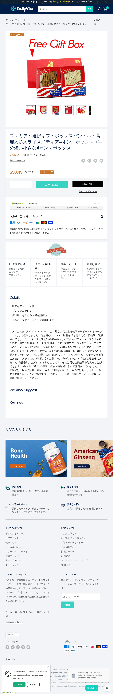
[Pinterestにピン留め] (89, 160)
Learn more (18, 678)
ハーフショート (18, 20)
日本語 (10, 634)
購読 (67, 604)
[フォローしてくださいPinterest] (23, 647)
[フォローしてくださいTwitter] (13, 647)
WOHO (15, 155)
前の (98, 20)
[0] (105, 9)
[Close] (48, 667)
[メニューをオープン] (7, 9)
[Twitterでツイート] (95, 160)
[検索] (89, 9)
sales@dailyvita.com (14, 622)
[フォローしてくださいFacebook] (7, 647)
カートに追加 (52, 184)
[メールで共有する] (101, 160)
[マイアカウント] (99, 8)
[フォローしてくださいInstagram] (18, 647)
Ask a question (17, 160)
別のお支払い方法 (88, 191)
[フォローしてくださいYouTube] (28, 647)
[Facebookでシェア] (83, 160)
